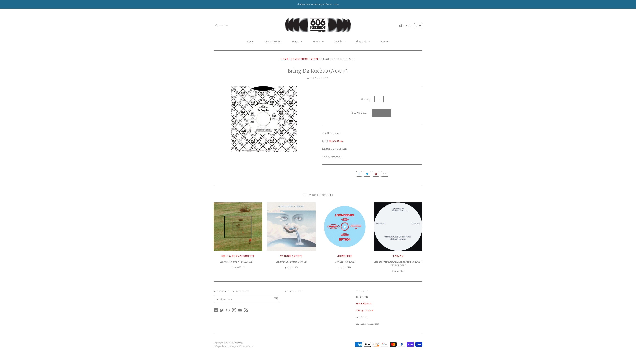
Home (250, 41)
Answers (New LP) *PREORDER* (237, 262)
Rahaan (398, 256)
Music (295, 41)
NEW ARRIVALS (273, 41)
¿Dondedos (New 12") (345, 262)
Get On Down (336, 141)
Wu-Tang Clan (318, 78)
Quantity (366, 99)
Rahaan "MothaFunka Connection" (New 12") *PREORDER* (398, 263)
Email (384, 174)
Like (359, 174)
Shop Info (361, 41)
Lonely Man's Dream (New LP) (291, 262)
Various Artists (291, 256)
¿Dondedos (344, 256)
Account (384, 41)
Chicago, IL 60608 (364, 310)
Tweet (367, 174)
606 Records (236, 342)
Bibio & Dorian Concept (237, 256)
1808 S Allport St (363, 303)
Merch (317, 41)
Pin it (375, 174)
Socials (338, 41)
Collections (299, 58)
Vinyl (314, 58)
